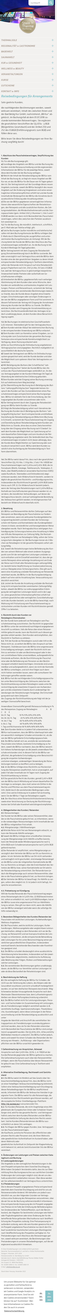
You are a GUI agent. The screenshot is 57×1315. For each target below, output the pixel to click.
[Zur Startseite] (27, 25)
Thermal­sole (9, 40)
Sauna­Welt (7, 57)
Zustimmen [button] (49, 1296)
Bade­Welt (7, 51)
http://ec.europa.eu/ (10, 1103)
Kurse (4, 80)
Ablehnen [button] (41, 1296)
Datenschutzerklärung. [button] (14, 1310)
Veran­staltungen (12, 74)
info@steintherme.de (13, 1267)
